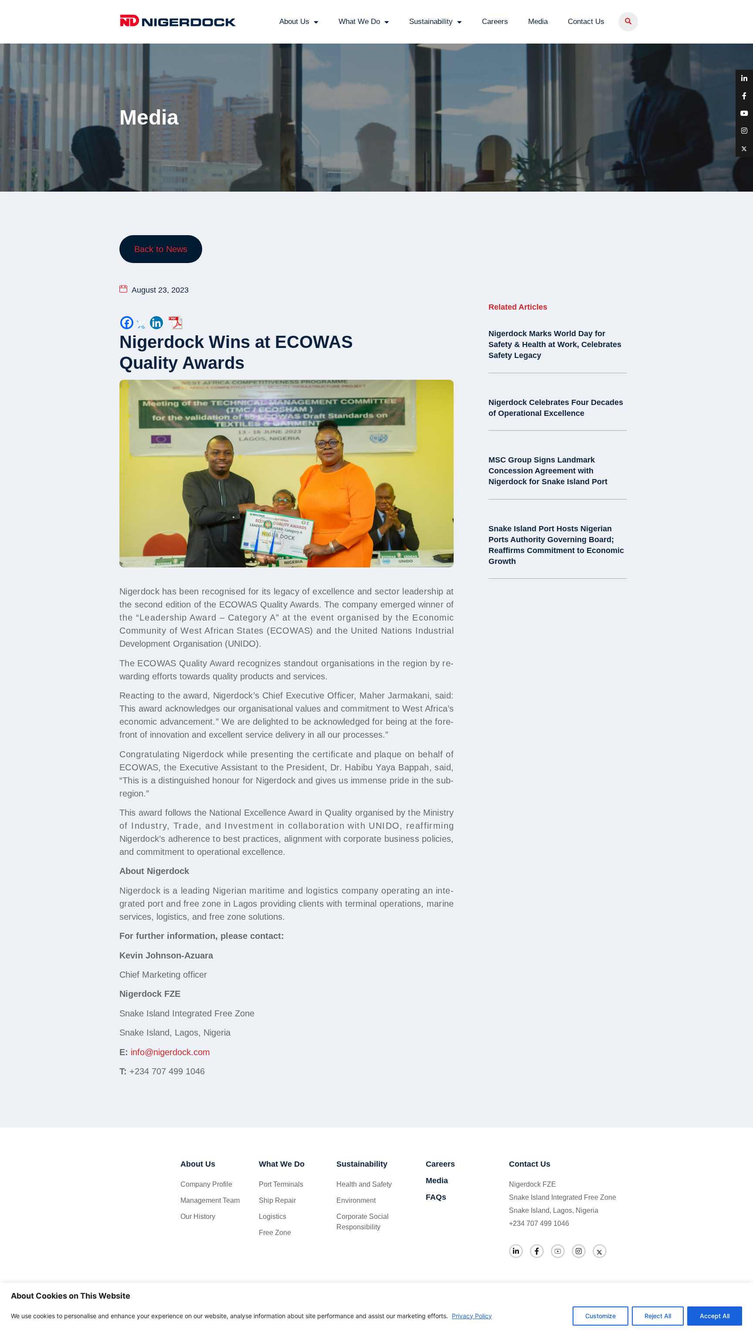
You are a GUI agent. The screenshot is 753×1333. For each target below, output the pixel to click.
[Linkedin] (156, 322)
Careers (495, 21)
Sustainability (431, 21)
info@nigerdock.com (170, 1052)
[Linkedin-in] (516, 1251)
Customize (600, 1316)
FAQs (436, 1197)
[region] (376, 1308)
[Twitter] (141, 322)
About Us (294, 21)
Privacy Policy (472, 1316)
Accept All (714, 1316)
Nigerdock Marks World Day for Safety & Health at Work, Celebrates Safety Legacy (554, 344)
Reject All (657, 1316)
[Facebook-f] (537, 1251)
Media (538, 21)
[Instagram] (579, 1251)
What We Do (359, 21)
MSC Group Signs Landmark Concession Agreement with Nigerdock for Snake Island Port (547, 471)
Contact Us (586, 21)
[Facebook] (126, 322)
